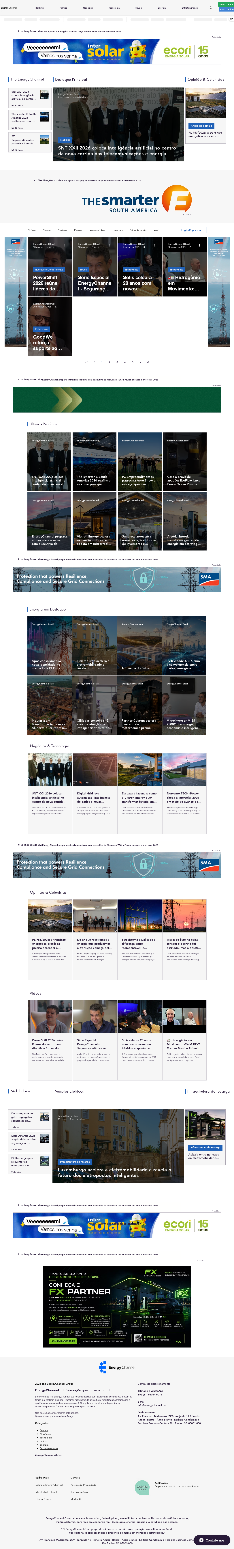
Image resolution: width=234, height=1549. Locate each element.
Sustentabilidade (97, 230)
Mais (156, 230)
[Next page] (140, 362)
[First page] (86, 362)
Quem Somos (43, 1499)
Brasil (83, 269)
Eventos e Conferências (49, 269)
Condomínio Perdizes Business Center (172, 1539)
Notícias (65, 139)
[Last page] (148, 362)
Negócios (62, 230)
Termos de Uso (79, 1492)
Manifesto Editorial (46, 1492)
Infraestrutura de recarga (205, 1147)
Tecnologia (118, 230)
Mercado (78, 230)
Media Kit (76, 1499)
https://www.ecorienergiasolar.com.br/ (115, 1223)
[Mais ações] (66, 245)
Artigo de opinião (201, 125)
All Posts (32, 230)
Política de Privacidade (83, 1484)
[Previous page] (94, 362)
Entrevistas (131, 269)
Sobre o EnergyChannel (49, 1484)
